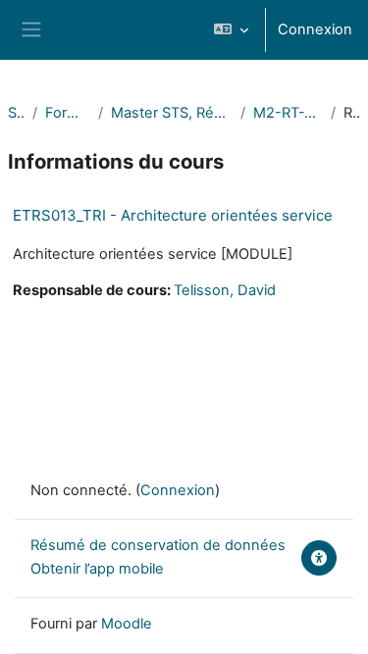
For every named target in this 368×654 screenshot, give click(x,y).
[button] (231, 30)
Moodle (126, 623)
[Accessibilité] (319, 558)
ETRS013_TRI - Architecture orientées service (173, 215)
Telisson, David (225, 290)
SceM (16, 113)
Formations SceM (67, 113)
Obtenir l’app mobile (97, 569)
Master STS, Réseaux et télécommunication (172, 113)
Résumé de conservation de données (158, 545)
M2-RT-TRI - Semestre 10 (287, 113)
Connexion (315, 29)
